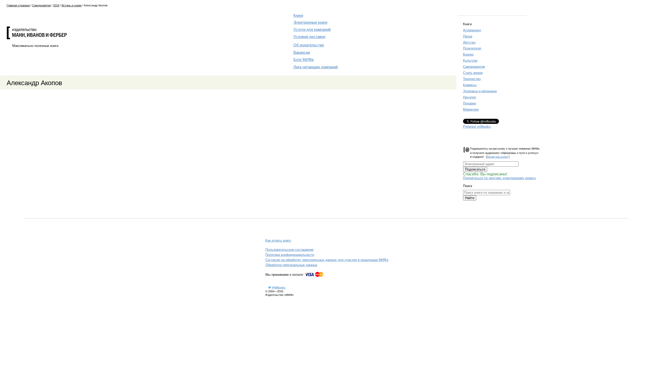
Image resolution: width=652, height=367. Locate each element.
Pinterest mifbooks (477, 126)
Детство (469, 42)
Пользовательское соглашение (289, 250)
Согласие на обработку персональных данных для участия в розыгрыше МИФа (326, 260)
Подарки (469, 103)
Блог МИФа (303, 60)
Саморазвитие (474, 67)
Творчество (472, 79)
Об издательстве (308, 45)
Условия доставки (309, 37)
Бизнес (468, 54)
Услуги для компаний (312, 30)
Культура (470, 60)
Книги (298, 16)
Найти (469, 198)
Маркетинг (471, 109)
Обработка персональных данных (291, 265)
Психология (472, 48)
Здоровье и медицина (480, 91)
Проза (467, 36)
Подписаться (475, 169)
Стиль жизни (473, 73)
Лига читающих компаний (315, 67)
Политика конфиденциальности (289, 255)
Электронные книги (310, 22)
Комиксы (470, 85)
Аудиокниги (472, 30)
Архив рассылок (497, 156)
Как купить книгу (278, 240)
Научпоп (469, 97)
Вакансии (301, 52)
